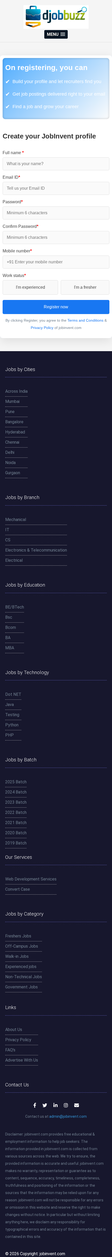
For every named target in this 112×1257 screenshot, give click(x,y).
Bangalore (14, 421)
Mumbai (12, 401)
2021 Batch (16, 822)
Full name (13, 152)
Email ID (11, 177)
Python (11, 724)
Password (13, 202)
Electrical (14, 560)
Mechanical (15, 519)
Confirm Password (20, 226)
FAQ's (10, 1049)
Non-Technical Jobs (23, 976)
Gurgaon (12, 472)
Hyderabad (15, 432)
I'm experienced (30, 287)
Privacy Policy (42, 328)
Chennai (12, 442)
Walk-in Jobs (17, 956)
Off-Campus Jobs (21, 946)
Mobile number (17, 251)
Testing (12, 714)
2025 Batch (16, 781)
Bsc (8, 617)
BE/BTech (14, 607)
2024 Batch (16, 792)
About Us (13, 1029)
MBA (9, 647)
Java (9, 704)
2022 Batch (16, 812)
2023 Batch (16, 802)
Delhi (9, 452)
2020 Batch (16, 832)
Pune (10, 411)
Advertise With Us (21, 1060)
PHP (9, 735)
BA (7, 637)
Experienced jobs (20, 966)
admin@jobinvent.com (68, 1116)
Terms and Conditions (85, 320)
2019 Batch (16, 843)
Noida (10, 462)
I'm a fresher (85, 287)
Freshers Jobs (18, 936)
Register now (56, 307)
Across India (16, 391)
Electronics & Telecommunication (36, 550)
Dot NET (13, 694)
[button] (56, 34)
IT (7, 529)
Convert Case (17, 889)
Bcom (10, 627)
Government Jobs (21, 986)
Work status (14, 275)
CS (7, 539)
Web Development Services (31, 879)
